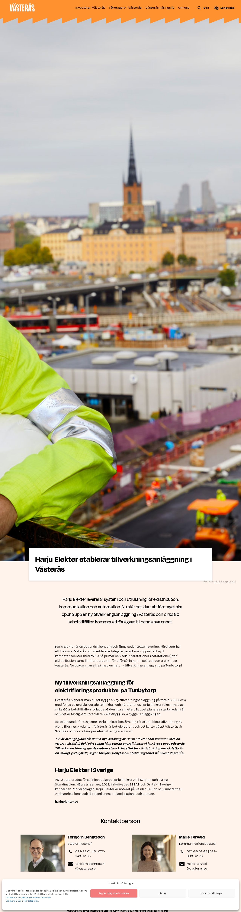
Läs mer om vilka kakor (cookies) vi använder (28, 897)
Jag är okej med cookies (114, 893)
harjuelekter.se (66, 801)
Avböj (162, 893)
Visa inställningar (212, 893)
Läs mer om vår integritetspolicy (22, 900)
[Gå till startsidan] (22, 7)
